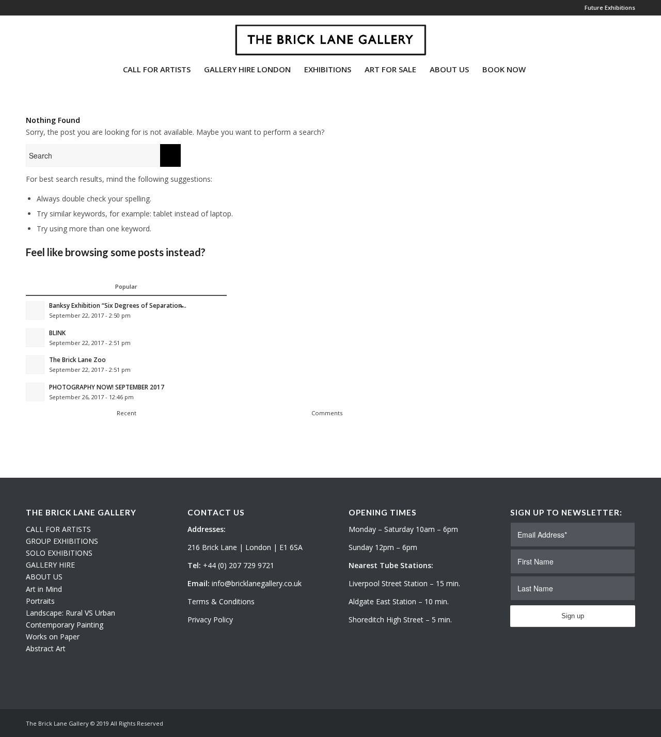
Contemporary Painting (64, 625)
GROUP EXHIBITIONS (62, 541)
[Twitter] (29, 35)
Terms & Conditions (221, 601)
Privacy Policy (210, 619)
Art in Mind (44, 589)
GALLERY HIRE (50, 565)
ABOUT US (44, 577)
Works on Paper (53, 636)
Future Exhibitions (610, 7)
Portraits (40, 601)
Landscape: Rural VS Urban (70, 613)
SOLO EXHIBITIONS (59, 553)
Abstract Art (46, 648)
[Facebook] (60, 35)
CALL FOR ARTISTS (58, 529)
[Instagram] (44, 35)
